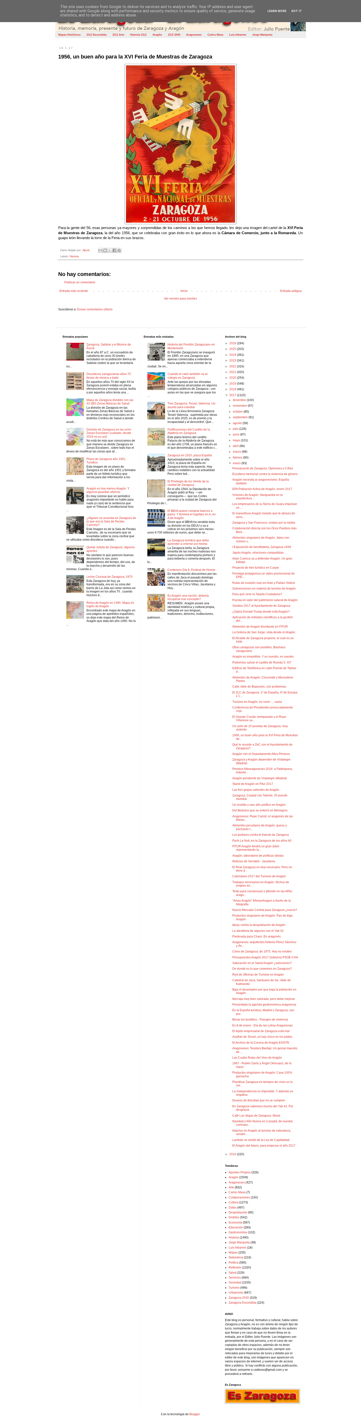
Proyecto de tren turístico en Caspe (255, 567)
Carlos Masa (215, 34)
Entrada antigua (291, 291)
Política (233, 1262)
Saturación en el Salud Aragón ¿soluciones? (262, 963)
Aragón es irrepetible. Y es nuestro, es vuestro (263, 656)
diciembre (240, 400)
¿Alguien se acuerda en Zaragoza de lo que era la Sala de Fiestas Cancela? (111, 521)
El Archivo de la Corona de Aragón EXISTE (260, 1042)
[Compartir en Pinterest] (119, 250)
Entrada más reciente (73, 291)
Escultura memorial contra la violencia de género (265, 474)
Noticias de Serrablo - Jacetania (253, 861)
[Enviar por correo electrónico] (100, 250)
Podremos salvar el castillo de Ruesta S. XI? (261, 662)
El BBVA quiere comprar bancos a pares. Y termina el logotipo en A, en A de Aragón (191, 514)
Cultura (233, 1202)
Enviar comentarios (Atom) (94, 309)
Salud (232, 1272)
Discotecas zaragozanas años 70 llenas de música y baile (108, 375)
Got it (296, 11)
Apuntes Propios (240, 1172)
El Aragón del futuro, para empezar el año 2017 (263, 1145)
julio (236, 429)
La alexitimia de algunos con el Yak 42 (258, 931)
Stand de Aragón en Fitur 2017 (252, 784)
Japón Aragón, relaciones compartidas (258, 552)
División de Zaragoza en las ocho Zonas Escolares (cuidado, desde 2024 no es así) (108, 433)
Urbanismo (236, 1292)
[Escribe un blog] (105, 250)
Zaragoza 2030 (239, 1297)
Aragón (157, 34)
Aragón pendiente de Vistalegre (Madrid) (259, 778)
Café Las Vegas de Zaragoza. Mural (256, 1115)
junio (236, 434)
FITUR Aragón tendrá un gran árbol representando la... (255, 848)
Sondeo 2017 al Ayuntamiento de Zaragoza (261, 605)
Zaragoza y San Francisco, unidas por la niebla (263, 522)
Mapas (233, 1252)
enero (237, 463)
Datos (232, 1207)
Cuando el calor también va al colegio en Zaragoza (187, 375)
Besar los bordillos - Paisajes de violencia (260, 1019)
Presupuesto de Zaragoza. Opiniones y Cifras (262, 468)
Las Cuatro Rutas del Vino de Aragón (257, 1057)
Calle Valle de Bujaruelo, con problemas (259, 686)
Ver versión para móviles (180, 298)
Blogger (194, 1414)
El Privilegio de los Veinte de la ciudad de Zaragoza (188, 483)
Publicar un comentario (79, 282)
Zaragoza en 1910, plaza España (189, 455)
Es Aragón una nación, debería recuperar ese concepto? (188, 597)
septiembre (241, 417)
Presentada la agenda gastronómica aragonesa (264, 1004)
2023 (233, 360)
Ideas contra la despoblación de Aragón (258, 925)
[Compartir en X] (109, 250)
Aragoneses (194, 34)
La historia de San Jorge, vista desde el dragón (263, 632)
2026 (233, 343)
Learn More (276, 11)
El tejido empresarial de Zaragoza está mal (261, 1031)
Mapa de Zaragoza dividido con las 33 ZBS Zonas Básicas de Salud (109, 401)
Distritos (234, 1217)
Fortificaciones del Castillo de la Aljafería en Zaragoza (188, 431)
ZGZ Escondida (96, 34)
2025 (233, 349)
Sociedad (235, 1282)
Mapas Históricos (69, 34)
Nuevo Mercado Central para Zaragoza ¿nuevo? (264, 910)
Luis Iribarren (237, 34)
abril (236, 446)
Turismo (234, 1287)
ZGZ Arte (118, 34)
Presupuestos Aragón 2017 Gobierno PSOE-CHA (265, 957)
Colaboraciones (239, 1197)
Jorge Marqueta (262, 34)
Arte (231, 1187)
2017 (233, 395)
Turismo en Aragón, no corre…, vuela (257, 702)
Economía (235, 1222)
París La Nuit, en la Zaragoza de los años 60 (262, 840)
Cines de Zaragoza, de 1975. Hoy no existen (262, 951)
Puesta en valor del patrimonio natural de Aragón (265, 600)
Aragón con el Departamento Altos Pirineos (261, 754)
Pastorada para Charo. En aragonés (256, 936)
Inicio (184, 291)
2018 (233, 389)
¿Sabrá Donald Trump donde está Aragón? (261, 611)
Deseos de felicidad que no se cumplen (258, 1100)
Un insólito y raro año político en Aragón (259, 805)
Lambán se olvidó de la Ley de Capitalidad (261, 1140)
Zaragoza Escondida (242, 1302)
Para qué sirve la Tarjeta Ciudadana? (257, 594)
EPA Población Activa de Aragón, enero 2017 (262, 489)
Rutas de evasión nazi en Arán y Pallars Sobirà (263, 583)
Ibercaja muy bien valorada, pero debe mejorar (263, 999)
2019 (233, 383)
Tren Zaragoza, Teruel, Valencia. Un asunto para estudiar (191, 405)
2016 (233, 1154)
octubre (238, 411)
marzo (237, 451)
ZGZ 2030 (174, 34)
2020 (233, 377)
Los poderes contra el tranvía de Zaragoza (260, 834)
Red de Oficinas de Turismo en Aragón (258, 974)
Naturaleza (236, 1257)
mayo (237, 440)
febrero (238, 457)
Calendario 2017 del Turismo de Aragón (259, 876)
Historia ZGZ (138, 34)
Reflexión (235, 1267)
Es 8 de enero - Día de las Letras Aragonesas (262, 1025)
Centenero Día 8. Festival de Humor (191, 570)
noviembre (240, 405)
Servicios (235, 1277)
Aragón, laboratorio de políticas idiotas (258, 855)
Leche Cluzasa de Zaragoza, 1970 (109, 576)
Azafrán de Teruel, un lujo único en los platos (262, 1036)
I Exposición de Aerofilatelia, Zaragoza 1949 (261, 547)
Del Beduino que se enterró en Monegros (260, 810)
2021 (233, 372)
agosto (238, 423)
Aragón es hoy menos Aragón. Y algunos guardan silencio (107, 490)
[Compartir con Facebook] (114, 250)
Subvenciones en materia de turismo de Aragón (264, 588)
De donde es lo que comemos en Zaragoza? (262, 968)
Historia (74, 256)
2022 (233, 366)
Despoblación (238, 1212)
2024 (233, 355)
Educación (236, 1227)
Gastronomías (238, 1232)
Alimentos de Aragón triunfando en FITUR (260, 626)
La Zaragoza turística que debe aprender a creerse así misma (188, 542)
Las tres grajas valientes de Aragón (255, 790)
